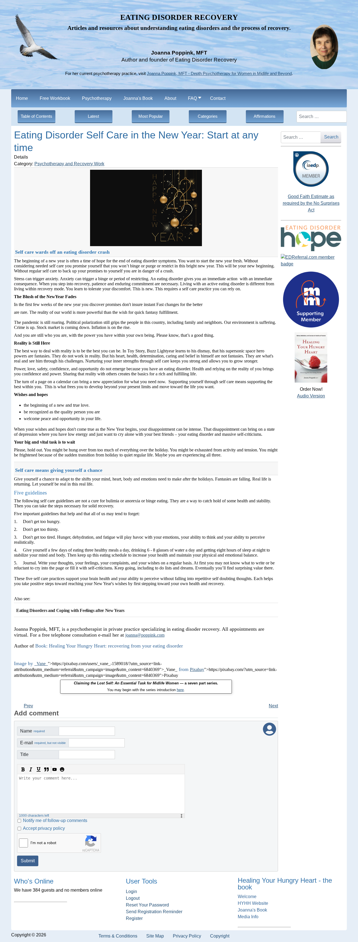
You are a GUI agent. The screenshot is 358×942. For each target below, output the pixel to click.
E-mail (43, 742)
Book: (41, 646)
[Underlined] (38, 769)
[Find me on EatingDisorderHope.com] (311, 238)
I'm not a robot (43, 842)
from (183, 669)
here (180, 690)
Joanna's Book (252, 910)
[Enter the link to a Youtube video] (54, 769)
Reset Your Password (147, 905)
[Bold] (23, 769)
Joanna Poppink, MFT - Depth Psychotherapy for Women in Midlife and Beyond (219, 73)
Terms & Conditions (117, 936)
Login (131, 891)
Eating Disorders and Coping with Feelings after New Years (70, 610)
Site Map (155, 936)
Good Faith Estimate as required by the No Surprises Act (311, 203)
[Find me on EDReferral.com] (311, 260)
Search (331, 137)
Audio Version (311, 396)
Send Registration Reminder (154, 911)
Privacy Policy (187, 936)
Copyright (219, 936)
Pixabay (197, 669)
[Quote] (46, 769)
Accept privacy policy (44, 828)
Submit (28, 860)
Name (32, 731)
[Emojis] (62, 769)
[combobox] (321, 117)
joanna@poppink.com (144, 635)
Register (134, 918)
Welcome (247, 896)
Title (24, 754)
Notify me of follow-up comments (55, 820)
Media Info (248, 916)
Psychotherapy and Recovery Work (69, 163)
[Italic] (30, 769)
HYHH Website (253, 903)
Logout (133, 898)
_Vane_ (41, 663)
